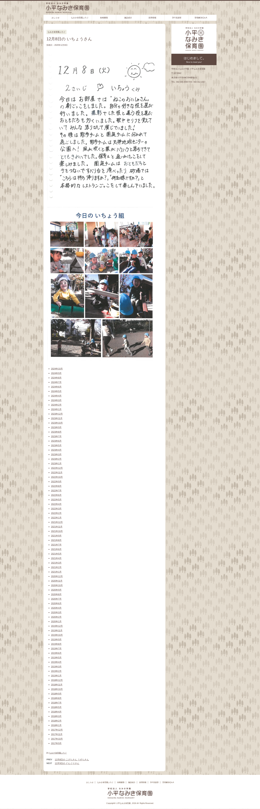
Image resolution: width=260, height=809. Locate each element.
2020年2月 (56, 617)
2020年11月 (56, 581)
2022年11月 (56, 472)
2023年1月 (56, 463)
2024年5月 (56, 391)
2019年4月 (56, 662)
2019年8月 (56, 644)
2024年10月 (57, 368)
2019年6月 (56, 653)
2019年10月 (57, 635)
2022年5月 (56, 499)
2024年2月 (56, 405)
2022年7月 (56, 490)
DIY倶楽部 (176, 18)
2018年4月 (56, 711)
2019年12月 (57, 626)
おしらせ (55, 18)
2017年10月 (57, 739)
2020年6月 (56, 603)
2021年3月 (56, 563)
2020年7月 (56, 599)
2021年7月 (56, 544)
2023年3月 (56, 454)
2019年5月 (56, 657)
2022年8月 (56, 486)
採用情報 (152, 18)
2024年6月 (56, 386)
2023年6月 (56, 441)
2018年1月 (56, 725)
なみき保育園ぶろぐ (80, 18)
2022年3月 (56, 508)
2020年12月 (57, 576)
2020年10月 (57, 585)
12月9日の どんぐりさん (67, 763)
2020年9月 (56, 590)
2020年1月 (56, 621)
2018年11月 (56, 684)
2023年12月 (57, 414)
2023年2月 (56, 459)
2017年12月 (57, 730)
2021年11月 (56, 526)
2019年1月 (56, 675)
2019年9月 (56, 639)
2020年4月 (56, 608)
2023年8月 (56, 432)
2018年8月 (56, 698)
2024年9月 (56, 373)
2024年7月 (56, 382)
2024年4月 (56, 395)
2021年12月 (57, 522)
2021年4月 (56, 558)
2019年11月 (56, 630)
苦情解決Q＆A (201, 18)
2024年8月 (56, 377)
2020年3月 (56, 612)
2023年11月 (56, 418)
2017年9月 (56, 743)
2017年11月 (56, 734)
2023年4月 (56, 450)
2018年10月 (57, 689)
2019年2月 (56, 671)
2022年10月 (57, 477)
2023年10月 (57, 423)
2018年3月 (56, 716)
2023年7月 (56, 436)
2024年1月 (56, 409)
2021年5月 (56, 553)
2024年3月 (56, 400)
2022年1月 (56, 517)
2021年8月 (56, 540)
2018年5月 (56, 707)
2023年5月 (56, 445)
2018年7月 (56, 702)
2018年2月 (56, 720)
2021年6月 (56, 549)
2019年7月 (56, 648)
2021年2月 (56, 567)
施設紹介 (128, 18)
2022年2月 (56, 513)
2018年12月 (57, 680)
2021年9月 (56, 535)
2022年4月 (56, 504)
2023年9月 (56, 427)
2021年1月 (56, 572)
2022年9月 (56, 481)
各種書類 (104, 18)
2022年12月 (57, 468)
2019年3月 (56, 666)
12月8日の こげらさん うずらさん (72, 759)
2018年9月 (56, 693)
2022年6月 (56, 495)
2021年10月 (57, 531)
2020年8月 (56, 594)
